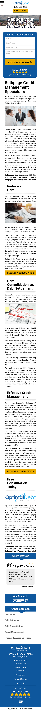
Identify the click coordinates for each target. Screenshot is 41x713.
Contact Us (20, 683)
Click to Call (21, 10)
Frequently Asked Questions (18, 638)
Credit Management (14, 632)
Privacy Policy (20, 675)
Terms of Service (20, 679)
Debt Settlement (12, 620)
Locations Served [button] (20, 688)
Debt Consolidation (14, 626)
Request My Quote (19, 62)
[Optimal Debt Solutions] (20, 648)
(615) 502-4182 (20, 7)
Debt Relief (10, 614)
